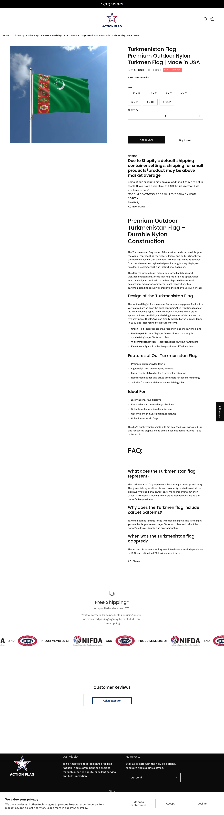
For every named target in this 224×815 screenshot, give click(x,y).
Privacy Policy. (79, 807)
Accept (170, 803)
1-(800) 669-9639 (112, 4)
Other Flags (34, 35)
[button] (205, 19)
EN (110, 791)
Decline (202, 803)
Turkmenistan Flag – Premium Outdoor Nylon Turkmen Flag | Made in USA (103, 35)
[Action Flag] (112, 19)
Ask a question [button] (112, 700)
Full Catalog (18, 35)
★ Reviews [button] (220, 412)
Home (6, 35)
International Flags (52, 35)
